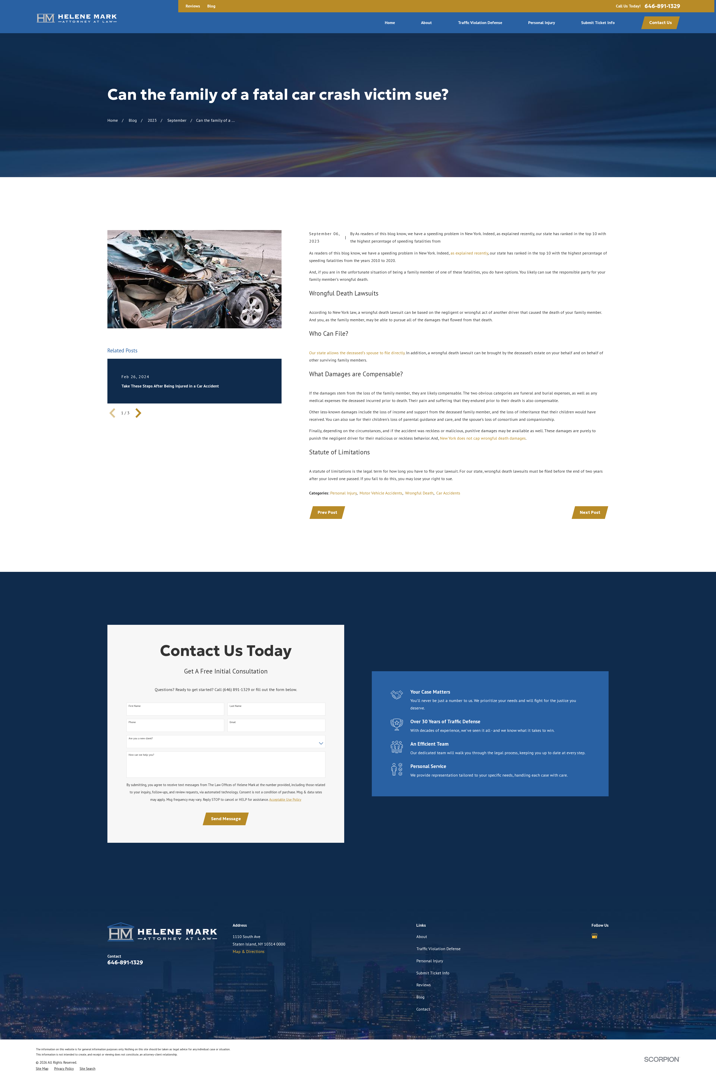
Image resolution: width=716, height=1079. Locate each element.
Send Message (226, 818)
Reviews (193, 6)
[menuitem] (42, 1069)
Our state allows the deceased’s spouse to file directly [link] (356, 352)
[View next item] (138, 413)
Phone (132, 722)
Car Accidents (448, 493)
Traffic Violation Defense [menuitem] (480, 22)
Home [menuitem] (390, 22)
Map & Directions (248, 951)
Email (233, 722)
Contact (423, 1009)
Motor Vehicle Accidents (380, 493)
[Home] (76, 17)
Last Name (235, 706)
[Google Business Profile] (594, 936)
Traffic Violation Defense (438, 948)
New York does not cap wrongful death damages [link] (483, 438)
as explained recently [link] (469, 253)
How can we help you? (141, 754)
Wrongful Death (419, 493)
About (421, 936)
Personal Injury (343, 493)
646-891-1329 (662, 6)
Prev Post (327, 512)
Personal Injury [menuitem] (541, 22)
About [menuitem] (426, 22)
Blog (211, 6)
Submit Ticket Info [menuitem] (598, 22)
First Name (135, 706)
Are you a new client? (141, 738)
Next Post (590, 512)
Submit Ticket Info (432, 973)
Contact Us (660, 22)
